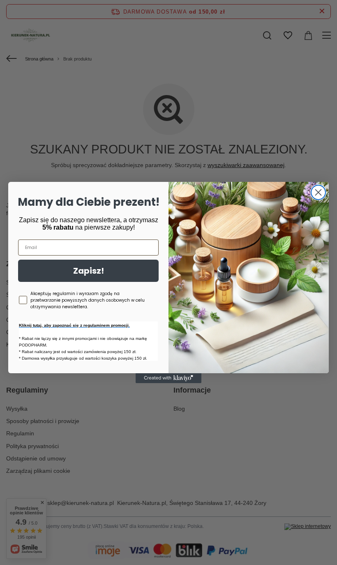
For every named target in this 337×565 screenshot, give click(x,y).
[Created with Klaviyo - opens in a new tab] (168, 378)
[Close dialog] (318, 192)
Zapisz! (88, 271)
